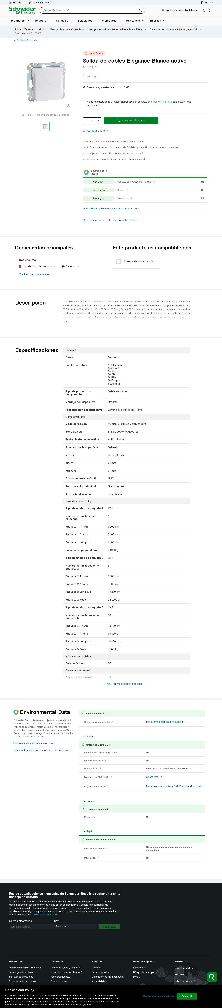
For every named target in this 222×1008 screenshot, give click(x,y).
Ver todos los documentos (34, 274)
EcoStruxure (139, 967)
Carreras (96, 967)
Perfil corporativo (101, 972)
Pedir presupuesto (60, 976)
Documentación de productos (25, 967)
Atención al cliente (162, 101)
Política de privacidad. (45, 914)
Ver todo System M (27, 40)
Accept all (187, 996)
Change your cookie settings (158, 996)
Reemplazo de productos (22, 981)
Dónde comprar (59, 981)
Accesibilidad (99, 981)
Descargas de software (21, 972)
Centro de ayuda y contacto (65, 967)
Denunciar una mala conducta (108, 976)
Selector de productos (21, 976)
